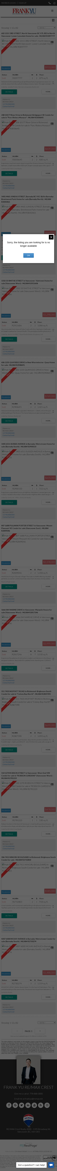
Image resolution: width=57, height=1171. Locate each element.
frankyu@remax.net (34, 1098)
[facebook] (9, 1105)
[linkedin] (28, 1105)
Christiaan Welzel (21, 1151)
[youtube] (35, 1105)
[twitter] (22, 1105)
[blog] (41, 1105)
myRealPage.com (29, 1146)
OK (28, 255)
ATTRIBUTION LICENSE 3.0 (42, 1151)
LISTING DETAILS (9, 91)
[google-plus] (16, 1105)
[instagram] (47, 1105)
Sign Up (22, 3)
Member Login (8, 3)
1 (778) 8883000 (8, 104)
